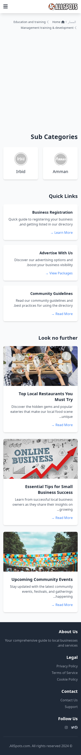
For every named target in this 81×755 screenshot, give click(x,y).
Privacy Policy (67, 666)
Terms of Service (65, 672)
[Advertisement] (40, 80)
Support (71, 706)
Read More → (62, 313)
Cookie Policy (67, 679)
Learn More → (61, 232)
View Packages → (59, 273)
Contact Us (69, 700)
